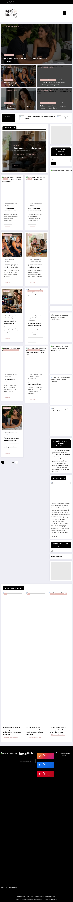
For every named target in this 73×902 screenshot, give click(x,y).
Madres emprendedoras (34, 349)
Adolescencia (51, 55)
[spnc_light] (71, 13)
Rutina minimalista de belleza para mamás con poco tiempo (53, 107)
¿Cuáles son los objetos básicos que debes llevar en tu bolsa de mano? (58, 729)
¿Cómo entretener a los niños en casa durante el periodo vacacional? (35, 266)
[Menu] (64, 13)
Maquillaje (61, 79)
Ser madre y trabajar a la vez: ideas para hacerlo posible (24, 117)
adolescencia (63, 55)
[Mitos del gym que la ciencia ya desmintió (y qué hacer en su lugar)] (18, 76)
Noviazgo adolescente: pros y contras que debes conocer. (11, 439)
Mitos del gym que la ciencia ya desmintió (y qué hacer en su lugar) (17, 84)
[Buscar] (68, 13)
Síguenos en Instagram (47, 756)
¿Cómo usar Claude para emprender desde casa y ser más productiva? (35, 383)
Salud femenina (8, 79)
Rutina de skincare (63, 103)
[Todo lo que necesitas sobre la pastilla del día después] (18, 99)
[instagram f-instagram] (66, 2)
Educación (6, 291)
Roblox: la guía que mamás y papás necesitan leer (10, 322)
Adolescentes (8, 435)
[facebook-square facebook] (64, 2)
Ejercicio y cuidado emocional (35, 291)
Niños (30, 235)
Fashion (32, 205)
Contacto (30, 896)
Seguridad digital (9, 318)
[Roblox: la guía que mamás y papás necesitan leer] (12, 301)
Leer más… (54, 537)
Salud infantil (32, 154)
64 (13, 462)
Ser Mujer (64, 593)
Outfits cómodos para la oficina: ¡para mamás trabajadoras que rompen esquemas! (12, 730)
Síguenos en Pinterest (47, 774)
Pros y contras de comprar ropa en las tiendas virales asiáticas (35, 210)
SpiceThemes (53, 899)
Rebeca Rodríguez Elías (11, 67)
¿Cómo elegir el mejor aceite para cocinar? (10, 210)
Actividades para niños (35, 261)
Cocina (5, 178)
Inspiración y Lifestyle (55, 593)
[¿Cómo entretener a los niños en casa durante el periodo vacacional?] (36, 244)
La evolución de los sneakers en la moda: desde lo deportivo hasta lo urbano (34, 730)
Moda (30, 178)
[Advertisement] (61, 135)
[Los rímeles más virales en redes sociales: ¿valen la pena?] (50, 66)
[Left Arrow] (64, 118)
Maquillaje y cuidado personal (48, 79)
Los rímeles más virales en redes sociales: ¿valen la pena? (52, 84)
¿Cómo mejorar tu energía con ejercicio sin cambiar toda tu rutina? (35, 324)
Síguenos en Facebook (47, 765)
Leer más (50, 61)
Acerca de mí (21, 896)
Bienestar (18, 79)
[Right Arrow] (67, 118)
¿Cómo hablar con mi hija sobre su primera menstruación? (26, 149)
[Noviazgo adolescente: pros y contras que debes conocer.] (12, 418)
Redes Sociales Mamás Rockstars (45, 896)
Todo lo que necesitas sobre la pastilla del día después (18, 107)
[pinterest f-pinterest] (69, 2)
